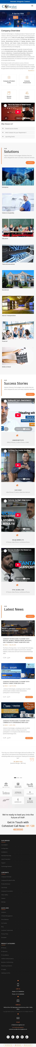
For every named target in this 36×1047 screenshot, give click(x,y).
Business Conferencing (7, 962)
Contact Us (9, 1045)
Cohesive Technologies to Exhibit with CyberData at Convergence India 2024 (16, 721)
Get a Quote (28, 1045)
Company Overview (6, 877)
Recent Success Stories (11, 128)
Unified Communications (7, 958)
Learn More (7, 19)
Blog (2, 926)
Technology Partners (6, 866)
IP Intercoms (4, 951)
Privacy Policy (4, 934)
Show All (30, 162)
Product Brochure (5, 884)
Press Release (5, 919)
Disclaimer (4, 937)
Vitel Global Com (18, 590)
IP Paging (3, 969)
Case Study (4, 887)
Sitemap (3, 902)
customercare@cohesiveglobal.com (18, 1029)
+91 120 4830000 (20, 994)
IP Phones (3, 948)
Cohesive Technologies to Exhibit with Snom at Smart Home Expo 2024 (16, 682)
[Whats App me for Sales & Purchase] (2, 469)
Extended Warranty (6, 855)
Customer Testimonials (7, 930)
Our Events (4, 923)
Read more (18, 180)
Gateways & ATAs (5, 973)
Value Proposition (5, 859)
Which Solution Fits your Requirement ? (15, 132)
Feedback (18, 1045)
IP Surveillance (5, 955)
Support (3, 863)
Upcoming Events (10, 136)
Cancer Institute (18, 440)
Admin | (6, 645)
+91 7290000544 (20, 991)
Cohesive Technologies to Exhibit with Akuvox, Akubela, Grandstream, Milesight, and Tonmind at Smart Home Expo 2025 (17, 640)
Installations (4, 852)
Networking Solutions (6, 966)
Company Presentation (7, 891)
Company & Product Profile (8, 880)
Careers (3, 898)
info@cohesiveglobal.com (18, 1025)
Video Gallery (4, 895)
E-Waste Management (6, 916)
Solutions (3, 912)
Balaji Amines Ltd (18, 540)
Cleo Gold (18, 490)
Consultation (4, 845)
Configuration (4, 848)
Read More (31, 70)
